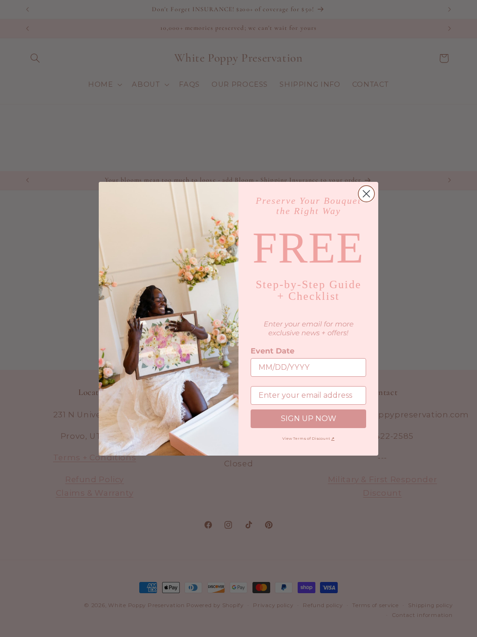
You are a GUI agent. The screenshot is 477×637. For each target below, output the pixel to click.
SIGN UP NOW (308, 418)
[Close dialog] (366, 194)
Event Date (272, 350)
